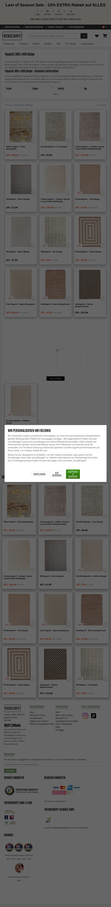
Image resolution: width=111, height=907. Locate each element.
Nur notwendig (56, 474)
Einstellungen (39, 474)
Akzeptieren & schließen (73, 474)
